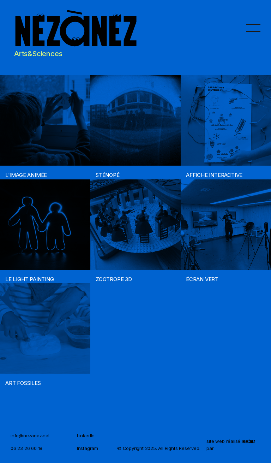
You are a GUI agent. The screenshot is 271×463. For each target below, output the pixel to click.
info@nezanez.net (30, 435)
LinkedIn (86, 435)
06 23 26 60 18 (26, 448)
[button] (253, 27)
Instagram (87, 448)
